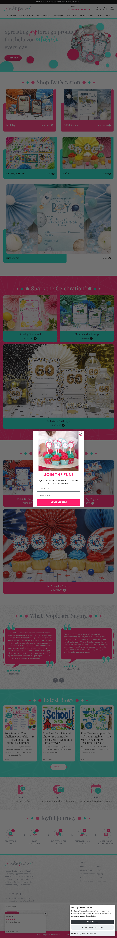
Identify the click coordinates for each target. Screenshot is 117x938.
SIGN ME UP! (58, 502)
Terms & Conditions (89, 934)
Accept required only (92, 927)
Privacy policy (76, 934)
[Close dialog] (81, 434)
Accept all (92, 922)
